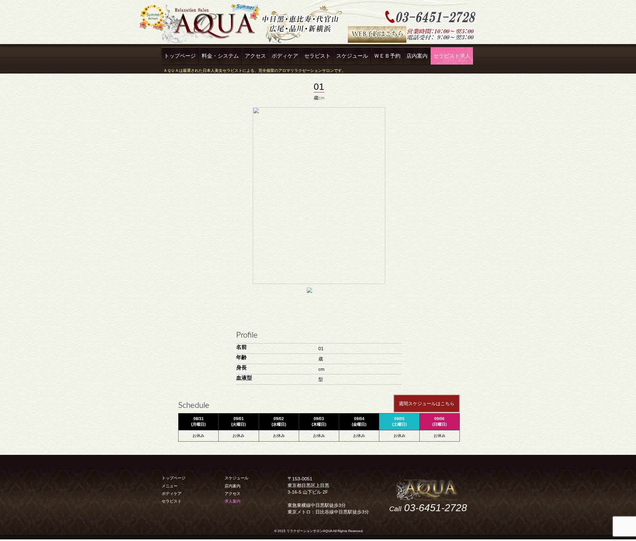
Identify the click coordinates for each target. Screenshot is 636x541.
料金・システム (220, 56)
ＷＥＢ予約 (387, 56)
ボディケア (285, 56)
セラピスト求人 (451, 56)
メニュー (170, 486)
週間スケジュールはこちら (426, 403)
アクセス (255, 56)
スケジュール (352, 56)
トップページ (180, 56)
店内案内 (417, 56)
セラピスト (317, 56)
